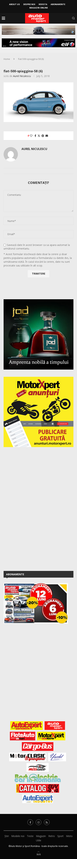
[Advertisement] (30, 508)
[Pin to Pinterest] (43, 135)
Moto (69, 836)
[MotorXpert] (51, 736)
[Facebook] (30, 822)
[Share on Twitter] (39, 135)
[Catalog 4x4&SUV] (37, 788)
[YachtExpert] (57, 757)
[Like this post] (31, 135)
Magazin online (38, 7)
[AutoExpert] (26, 725)
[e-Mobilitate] (38, 778)
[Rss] (47, 822)
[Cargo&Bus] (37, 746)
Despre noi (29, 4)
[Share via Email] (46, 135)
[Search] (73, 18)
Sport (60, 836)
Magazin (41, 836)
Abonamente (58, 4)
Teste (30, 836)
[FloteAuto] (22, 736)
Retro (51, 836)
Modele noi (17, 836)
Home (7, 59)
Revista (43, 4)
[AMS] (55, 725)
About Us (14, 4)
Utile (38, 840)
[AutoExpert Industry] (37, 798)
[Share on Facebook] (35, 135)
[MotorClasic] (27, 757)
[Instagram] (38, 822)
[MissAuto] (38, 767)
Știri (6, 836)
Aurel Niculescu (22, 76)
